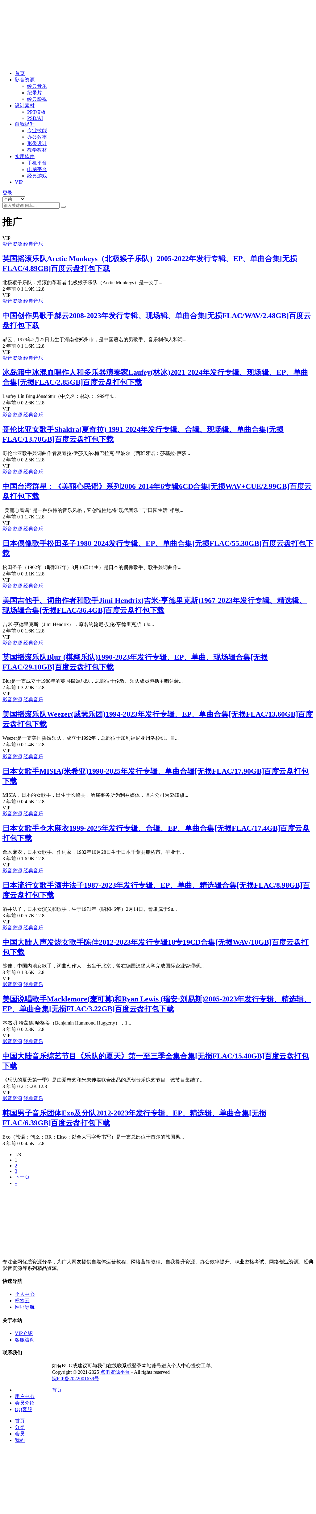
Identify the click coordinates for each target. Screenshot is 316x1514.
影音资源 (25, 79)
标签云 (22, 1300)
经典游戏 (37, 175)
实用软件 (25, 156)
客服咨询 (25, 1339)
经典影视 (37, 99)
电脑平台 (37, 169)
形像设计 (37, 143)
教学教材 (37, 150)
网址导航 (25, 1307)
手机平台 (37, 163)
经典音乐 (37, 86)
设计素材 (25, 105)
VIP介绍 (24, 1333)
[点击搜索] (63, 207)
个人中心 (25, 1294)
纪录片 (34, 92)
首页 (20, 73)
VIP (19, 182)
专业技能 (37, 130)
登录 (7, 192)
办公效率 (37, 137)
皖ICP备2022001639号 (75, 1378)
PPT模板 (36, 112)
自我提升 (25, 124)
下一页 (22, 1177)
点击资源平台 (115, 1372)
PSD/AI (35, 118)
